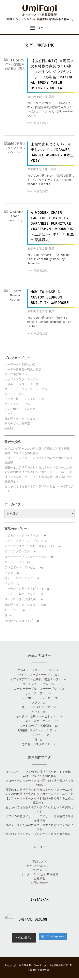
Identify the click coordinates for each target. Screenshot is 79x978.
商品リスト (39, 861)
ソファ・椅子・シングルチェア (24, 399)
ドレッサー (11, 610)
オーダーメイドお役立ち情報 (39, 874)
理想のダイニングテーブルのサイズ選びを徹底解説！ (39, 833)
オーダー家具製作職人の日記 (22, 369)
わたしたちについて (39, 865)
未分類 (8, 428)
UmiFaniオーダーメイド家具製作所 (48, 965)
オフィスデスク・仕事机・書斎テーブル (30, 546)
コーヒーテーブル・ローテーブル (25, 389)
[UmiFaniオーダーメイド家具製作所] (39, 12)
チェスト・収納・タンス (20, 594)
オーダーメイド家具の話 (20, 364)
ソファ (8, 572)
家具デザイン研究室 (17, 423)
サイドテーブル (14, 394)
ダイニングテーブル (17, 404)
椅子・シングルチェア (18, 578)
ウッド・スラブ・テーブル (21, 379)
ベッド (8, 413)
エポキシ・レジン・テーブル (22, 384)
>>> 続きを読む (37, 122)
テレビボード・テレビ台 (20, 408)
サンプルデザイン (15, 374)
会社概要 (39, 878)
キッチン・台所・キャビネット (24, 588)
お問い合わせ (39, 882)
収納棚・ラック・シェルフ (21, 418)
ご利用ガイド (39, 870)
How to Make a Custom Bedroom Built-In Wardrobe (50, 297)
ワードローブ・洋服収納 (20, 599)
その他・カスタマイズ (18, 620)
